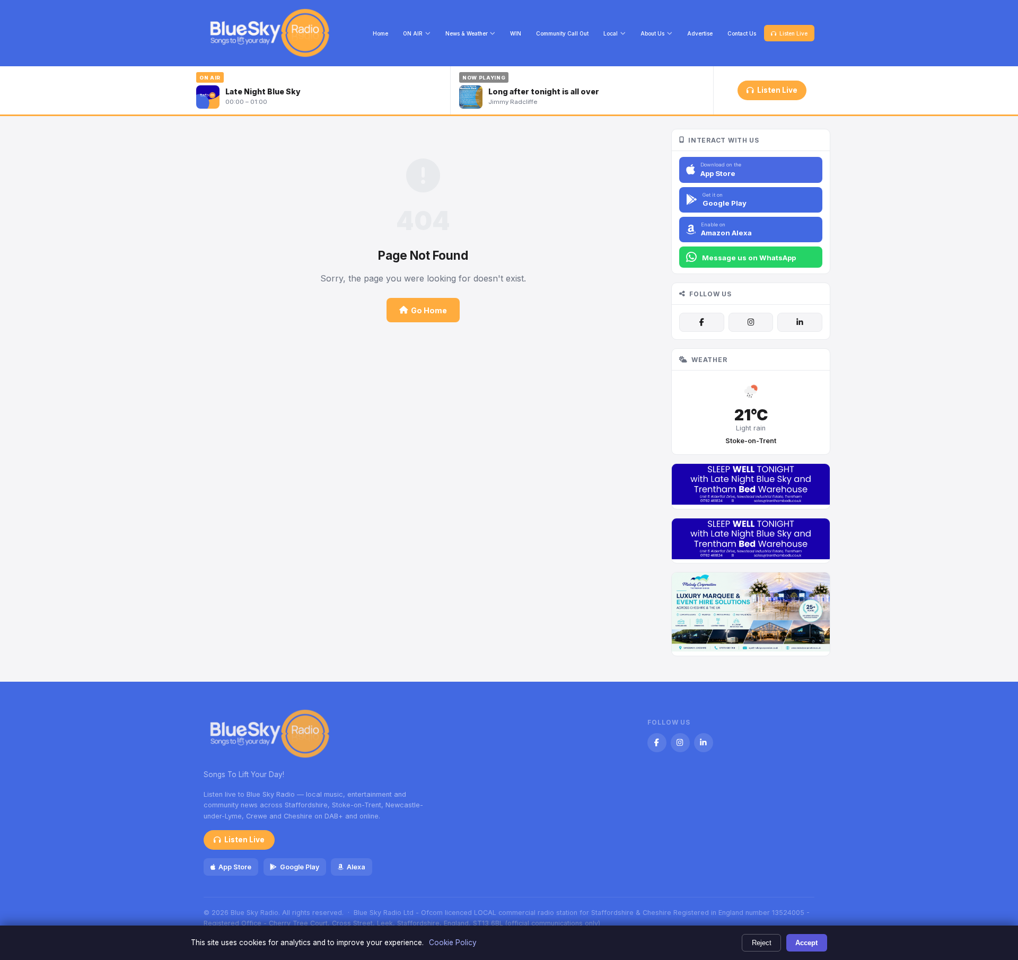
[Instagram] (751, 322)
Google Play (299, 867)
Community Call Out (562, 33)
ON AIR (413, 33)
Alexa (356, 867)
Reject (761, 943)
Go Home (429, 310)
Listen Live (793, 33)
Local (610, 33)
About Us (652, 33)
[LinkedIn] (799, 322)
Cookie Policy (453, 942)
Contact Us (741, 33)
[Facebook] (701, 322)
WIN (515, 33)
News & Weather (466, 33)
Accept (806, 943)
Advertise (700, 33)
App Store (234, 867)
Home (380, 33)
